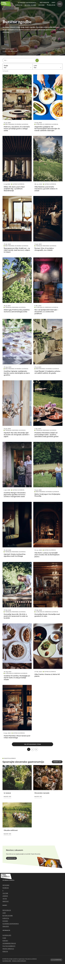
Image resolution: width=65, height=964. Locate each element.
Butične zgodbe (30, 5)
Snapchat (6, 901)
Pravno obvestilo (8, 948)
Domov (4, 51)
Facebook (6, 887)
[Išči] (37, 60)
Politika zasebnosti (9, 946)
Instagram (6, 885)
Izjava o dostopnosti (19, 960)
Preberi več (57, 761)
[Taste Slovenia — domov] (6, 4)
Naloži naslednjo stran (32, 744)
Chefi (53, 2)
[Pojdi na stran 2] (36, 749)
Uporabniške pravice (9, 943)
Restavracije (44, 2)
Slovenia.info (7, 935)
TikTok (5, 898)
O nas (4, 938)
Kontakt (5, 940)
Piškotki (5, 951)
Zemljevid (51, 5)
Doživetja (18, 5)
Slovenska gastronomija (11, 923)
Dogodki (42, 5)
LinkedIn (5, 896)
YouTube (5, 893)
